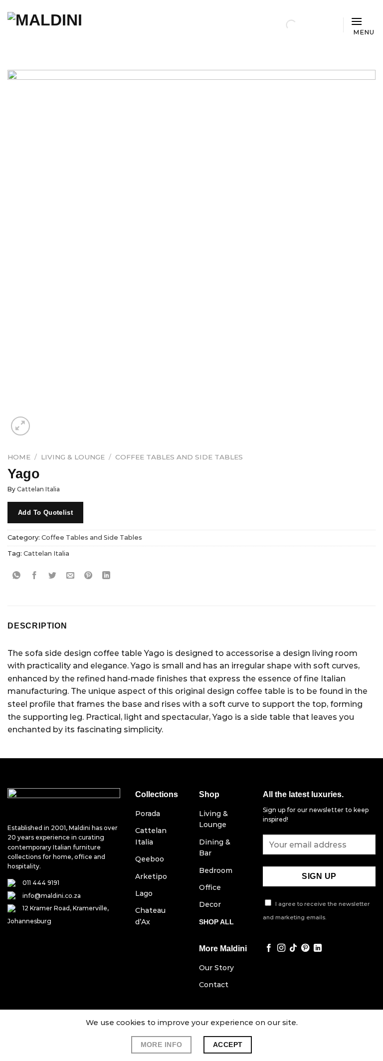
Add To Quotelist (45, 512)
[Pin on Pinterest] (88, 576)
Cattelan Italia (38, 489)
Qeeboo (149, 858)
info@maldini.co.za (51, 895)
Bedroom (215, 870)
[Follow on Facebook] (269, 948)
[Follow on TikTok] (293, 948)
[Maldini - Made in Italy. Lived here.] (57, 25)
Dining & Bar (214, 847)
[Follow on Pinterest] (305, 948)
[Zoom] (20, 426)
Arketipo (151, 876)
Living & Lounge (73, 457)
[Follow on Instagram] (281, 948)
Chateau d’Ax (150, 916)
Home (18, 457)
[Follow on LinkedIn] (318, 948)
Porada (147, 813)
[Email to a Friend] (70, 576)
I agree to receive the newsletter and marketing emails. (316, 910)
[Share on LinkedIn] (106, 576)
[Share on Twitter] (52, 576)
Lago (144, 893)
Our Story (216, 967)
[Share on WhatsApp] (16, 576)
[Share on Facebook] (34, 576)
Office (210, 887)
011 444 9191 (40, 882)
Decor (210, 904)
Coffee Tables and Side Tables (179, 457)
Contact (213, 984)
